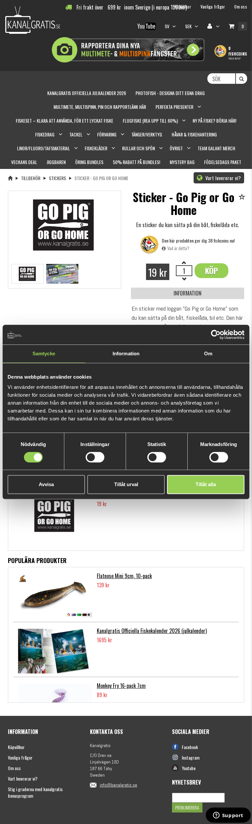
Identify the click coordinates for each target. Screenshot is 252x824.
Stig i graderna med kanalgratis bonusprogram (35, 792)
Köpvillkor (16, 746)
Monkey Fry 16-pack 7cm (121, 686)
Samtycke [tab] (43, 353)
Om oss (14, 768)
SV (168, 26)
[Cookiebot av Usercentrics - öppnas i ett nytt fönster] (215, 335)
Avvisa (46, 484)
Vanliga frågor (20, 757)
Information (187, 293)
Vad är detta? (234, 58)
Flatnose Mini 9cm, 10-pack (124, 576)
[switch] (95, 457)
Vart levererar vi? (222, 177)
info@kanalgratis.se (118, 785)
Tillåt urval (126, 484)
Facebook (190, 746)
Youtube (189, 768)
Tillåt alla (206, 484)
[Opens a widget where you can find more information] (228, 816)
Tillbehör (30, 178)
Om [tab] (208, 353)
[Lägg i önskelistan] (243, 197)
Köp (211, 270)
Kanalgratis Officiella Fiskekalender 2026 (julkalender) (152, 631)
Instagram (191, 757)
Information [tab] (126, 353)
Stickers (57, 178)
